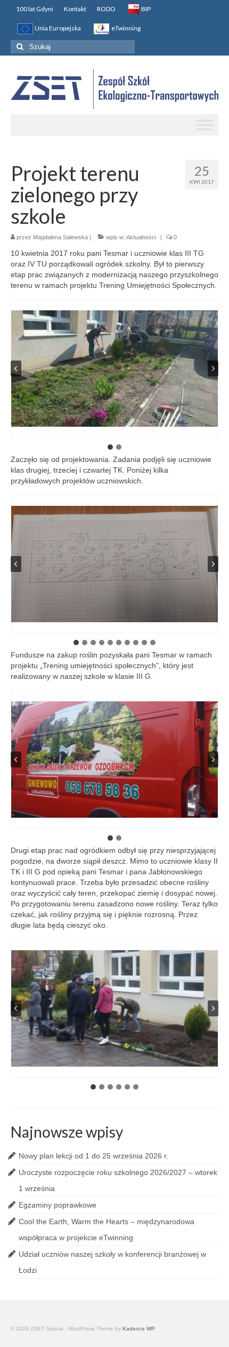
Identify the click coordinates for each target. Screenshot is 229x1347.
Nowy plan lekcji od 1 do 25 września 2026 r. (93, 1156)
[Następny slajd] (213, 369)
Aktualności (141, 237)
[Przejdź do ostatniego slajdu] (16, 369)
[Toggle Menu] (204, 125)
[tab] (110, 447)
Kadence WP (138, 1329)
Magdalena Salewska (60, 237)
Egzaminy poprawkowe (57, 1205)
